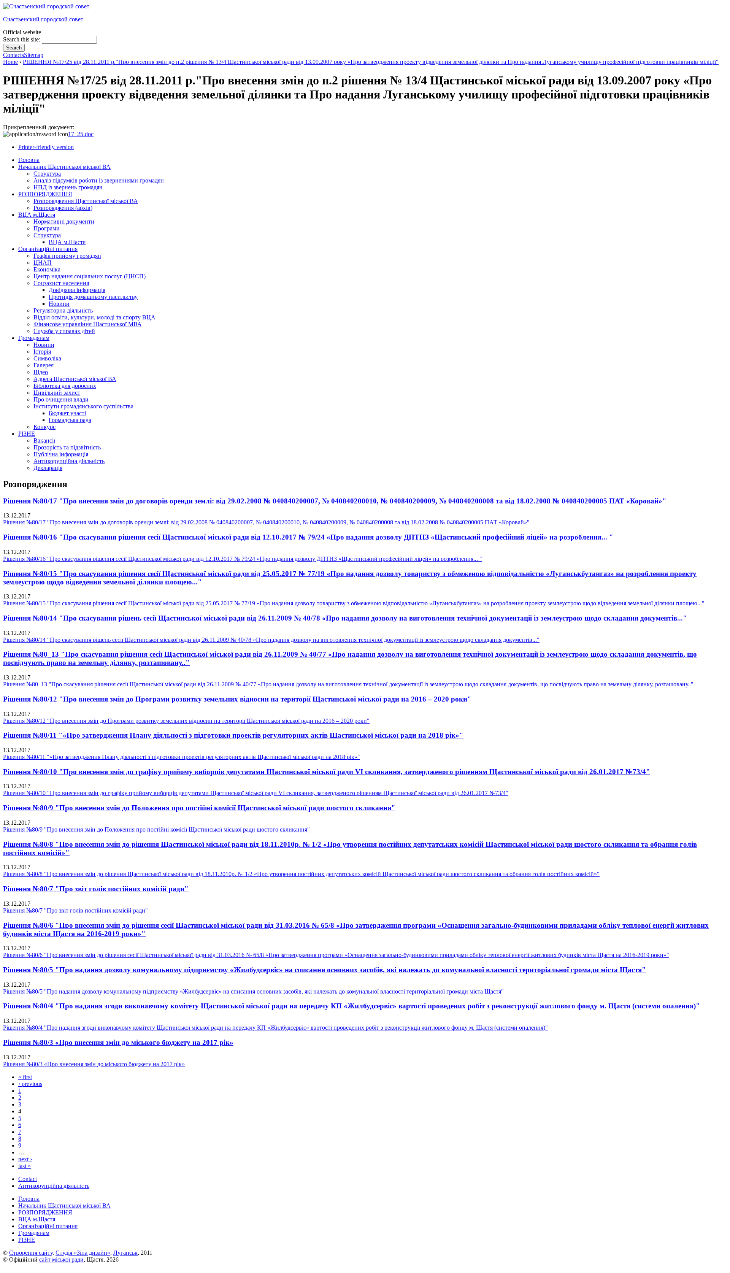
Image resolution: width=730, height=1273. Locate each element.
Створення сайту (30, 1252)
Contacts (13, 55)
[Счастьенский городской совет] (46, 6)
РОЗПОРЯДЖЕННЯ (45, 1212)
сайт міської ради (61, 1259)
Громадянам (33, 1233)
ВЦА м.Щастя (36, 1219)
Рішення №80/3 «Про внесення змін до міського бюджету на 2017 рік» (118, 1042)
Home (10, 62)
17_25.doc (81, 134)
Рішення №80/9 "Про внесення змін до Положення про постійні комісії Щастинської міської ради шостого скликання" (199, 808)
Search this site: (22, 39)
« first (25, 1077)
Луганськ (125, 1252)
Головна (29, 1198)
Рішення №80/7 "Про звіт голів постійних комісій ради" (96, 889)
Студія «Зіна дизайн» (83, 1252)
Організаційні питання (48, 1226)
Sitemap (33, 55)
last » (24, 1166)
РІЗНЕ (26, 1239)
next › (25, 1159)
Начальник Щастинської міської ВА (64, 1205)
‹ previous (30, 1084)
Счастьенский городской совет (43, 19)
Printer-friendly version (46, 147)
